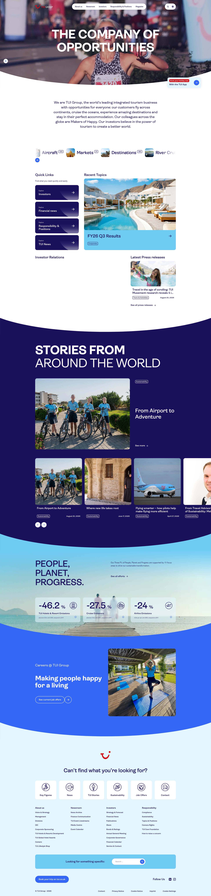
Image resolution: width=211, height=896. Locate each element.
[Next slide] (44, 524)
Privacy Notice (118, 891)
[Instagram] (174, 879)
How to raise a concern (151, 833)
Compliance (147, 812)
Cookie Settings (169, 891)
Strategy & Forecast (114, 812)
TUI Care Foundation (150, 829)
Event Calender (77, 829)
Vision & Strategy (42, 812)
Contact (101, 891)
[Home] (44, 6)
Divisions (38, 821)
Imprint (153, 891)
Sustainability (147, 817)
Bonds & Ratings (113, 829)
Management (40, 817)
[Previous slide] (37, 524)
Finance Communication (81, 817)
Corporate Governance (116, 838)
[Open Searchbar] (168, 6)
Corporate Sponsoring (44, 829)
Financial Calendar (114, 842)
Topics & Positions (149, 821)
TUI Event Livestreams (80, 821)
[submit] (142, 861)
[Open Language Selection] (173, 6)
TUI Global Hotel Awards (45, 838)
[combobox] (128, 861)
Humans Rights (148, 825)
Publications (111, 821)
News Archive (76, 812)
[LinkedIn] (170, 879)
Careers (38, 842)
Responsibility (149, 808)
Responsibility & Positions (121, 6)
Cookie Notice (137, 891)
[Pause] (6, 61)
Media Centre (76, 825)
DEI (36, 825)
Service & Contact (114, 846)
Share (108, 825)
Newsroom (90, 6)
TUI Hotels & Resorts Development (49, 833)
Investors (102, 6)
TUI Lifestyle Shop (42, 846)
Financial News (112, 817)
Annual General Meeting (116, 833)
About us (78, 6)
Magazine (139, 6)
